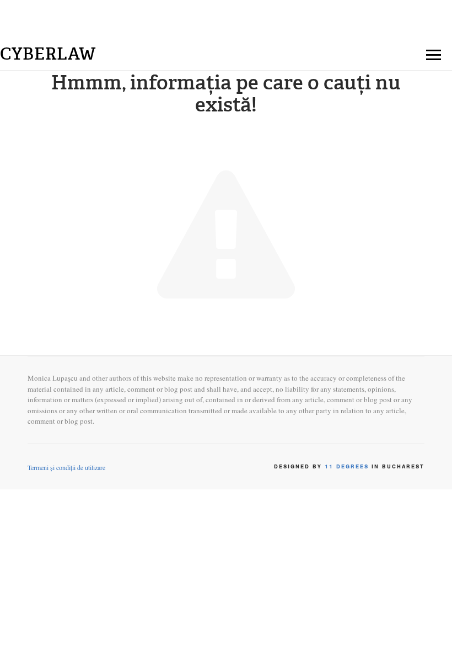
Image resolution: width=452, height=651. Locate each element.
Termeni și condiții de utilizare (66, 467)
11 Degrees (347, 467)
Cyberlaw (48, 54)
